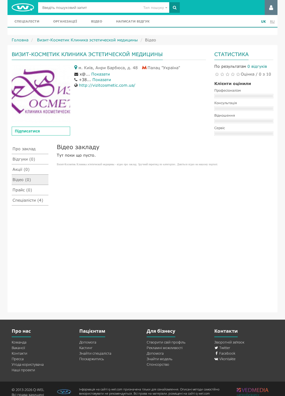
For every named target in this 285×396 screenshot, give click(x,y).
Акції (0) (21, 169)
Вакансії (18, 347)
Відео (96, 21)
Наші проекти (23, 369)
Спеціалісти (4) (28, 200)
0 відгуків (257, 66)
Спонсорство (158, 364)
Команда (19, 342)
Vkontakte (226, 358)
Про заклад (24, 148)
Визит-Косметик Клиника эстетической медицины (87, 39)
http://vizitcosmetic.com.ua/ (107, 85)
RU (272, 21)
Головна (20, 39)
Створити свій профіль (166, 342)
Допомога (87, 342)
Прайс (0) (22, 189)
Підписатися (27, 131)
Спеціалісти (26, 21)
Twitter (224, 347)
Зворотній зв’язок (229, 342)
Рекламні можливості (165, 347)
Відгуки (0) (24, 159)
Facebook (226, 353)
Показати (100, 74)
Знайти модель (159, 358)
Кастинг (85, 347)
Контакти (19, 353)
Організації (65, 21)
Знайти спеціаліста (95, 353)
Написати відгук (132, 21)
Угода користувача (28, 364)
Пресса (18, 358)
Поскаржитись (91, 358)
